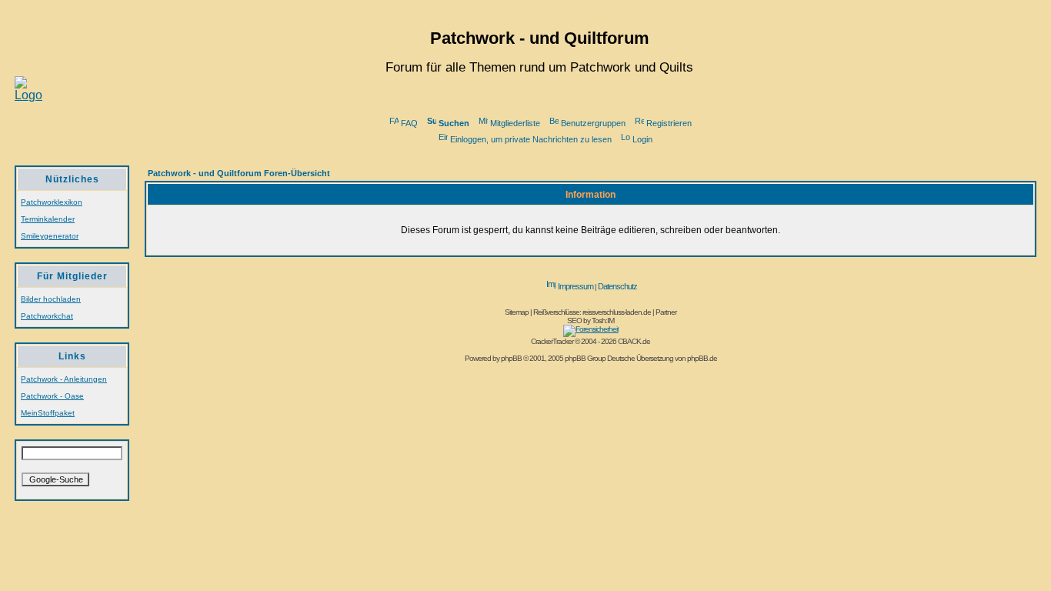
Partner (666, 312)
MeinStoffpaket (48, 413)
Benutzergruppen (593, 123)
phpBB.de (702, 358)
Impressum (575, 286)
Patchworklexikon (51, 202)
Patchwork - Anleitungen (64, 379)
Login (642, 139)
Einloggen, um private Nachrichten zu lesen (531, 139)
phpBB (511, 358)
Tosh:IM (603, 320)
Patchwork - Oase (52, 396)
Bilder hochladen (51, 299)
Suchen (454, 123)
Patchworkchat (47, 316)
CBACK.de (634, 341)
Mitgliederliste (515, 123)
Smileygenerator (49, 236)
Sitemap (517, 312)
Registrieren (669, 123)
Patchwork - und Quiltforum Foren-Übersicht (239, 173)
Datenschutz (617, 286)
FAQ (409, 123)
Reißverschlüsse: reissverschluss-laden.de (592, 312)
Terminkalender (48, 219)
